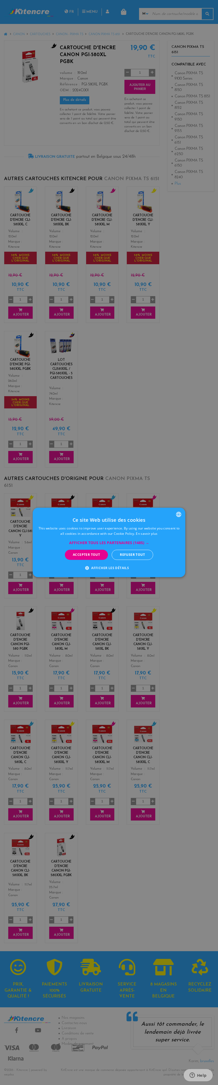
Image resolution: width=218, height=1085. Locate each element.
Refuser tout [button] (132, 554)
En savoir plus (146, 534)
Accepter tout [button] (86, 554)
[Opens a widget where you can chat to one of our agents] (198, 1075)
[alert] (109, 542)
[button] (109, 542)
